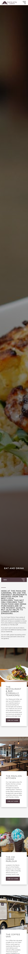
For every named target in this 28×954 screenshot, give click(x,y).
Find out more (13, 720)
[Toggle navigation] (24, 2)
